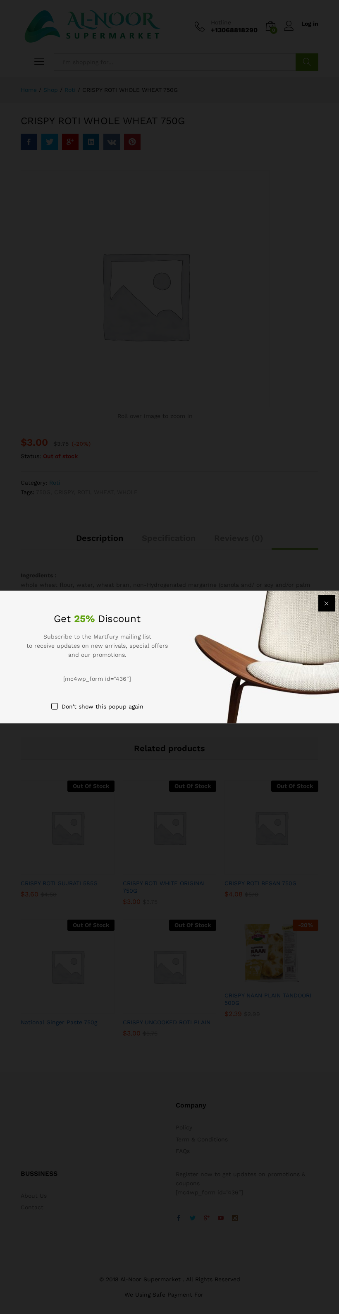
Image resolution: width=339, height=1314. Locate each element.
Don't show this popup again (102, 706)
